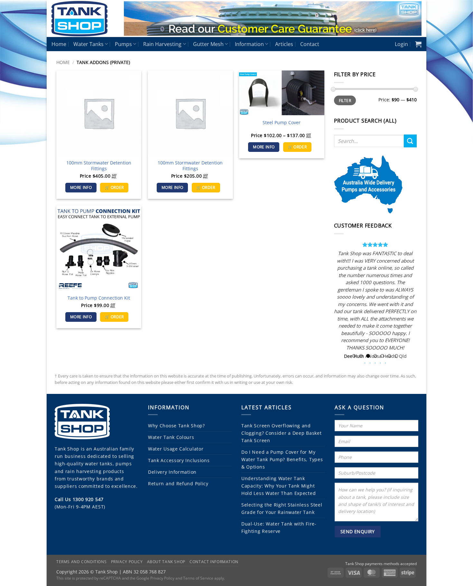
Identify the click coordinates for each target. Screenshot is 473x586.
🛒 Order (114, 187)
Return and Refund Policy (178, 483)
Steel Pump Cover (282, 123)
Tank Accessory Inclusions (179, 460)
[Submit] (410, 141)
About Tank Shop (166, 561)
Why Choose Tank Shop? (176, 426)
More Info (81, 187)
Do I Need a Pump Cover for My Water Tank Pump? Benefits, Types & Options (282, 459)
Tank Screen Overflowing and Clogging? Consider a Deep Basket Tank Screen (281, 433)
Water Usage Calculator (175, 449)
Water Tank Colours (171, 437)
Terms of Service (198, 578)
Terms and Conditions (81, 561)
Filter (345, 100)
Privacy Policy (127, 561)
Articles (284, 44)
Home (58, 44)
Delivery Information (172, 472)
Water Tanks (88, 44)
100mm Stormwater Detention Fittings (98, 166)
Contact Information (214, 561)
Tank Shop (67, 449)
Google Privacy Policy (155, 578)
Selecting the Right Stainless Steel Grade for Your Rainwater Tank (281, 508)
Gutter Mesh (208, 44)
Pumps (123, 44)
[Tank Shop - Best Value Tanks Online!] (82, 18)
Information (249, 44)
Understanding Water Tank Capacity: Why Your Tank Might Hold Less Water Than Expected (278, 485)
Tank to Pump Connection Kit (99, 298)
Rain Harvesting (162, 44)
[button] (401, 44)
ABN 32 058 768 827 (144, 572)
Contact (309, 44)
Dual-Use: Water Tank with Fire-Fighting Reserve (279, 527)
